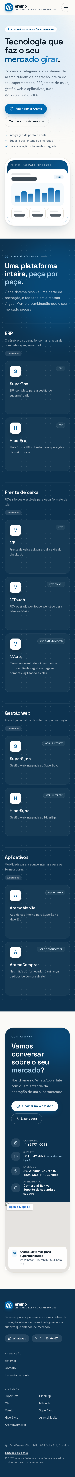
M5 (7, 1403)
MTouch (44, 1403)
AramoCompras (16, 1425)
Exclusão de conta (17, 1375)
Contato (10, 1368)
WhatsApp (19, 1338)
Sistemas (11, 1361)
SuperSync (46, 1410)
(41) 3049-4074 (49, 1338)
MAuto (9, 1410)
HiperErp (45, 1396)
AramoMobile (48, 1418)
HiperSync (11, 1418)
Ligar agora (29, 1119)
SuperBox (11, 1396)
